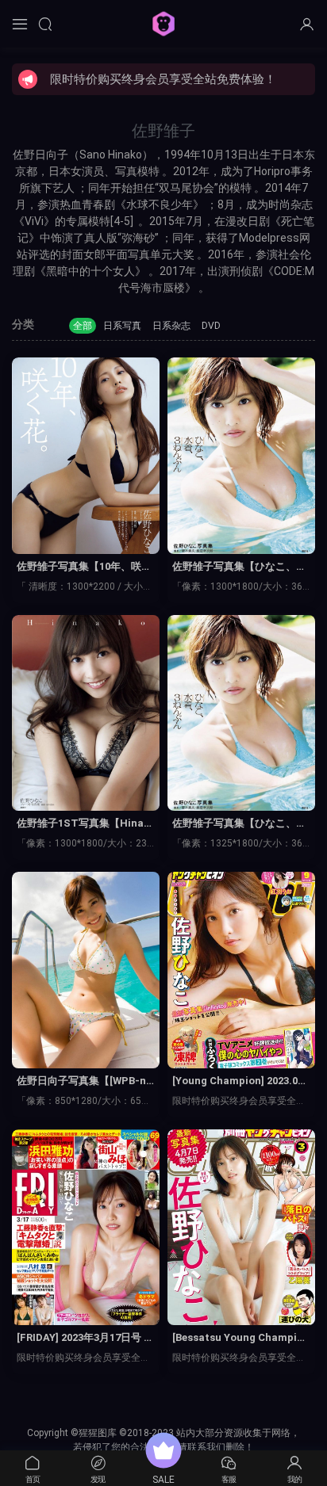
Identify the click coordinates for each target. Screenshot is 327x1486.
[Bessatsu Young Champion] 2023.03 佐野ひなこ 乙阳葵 (240, 1338)
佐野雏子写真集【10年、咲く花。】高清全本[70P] (84, 567)
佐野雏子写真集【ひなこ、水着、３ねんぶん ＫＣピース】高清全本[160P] (240, 824)
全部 (82, 325)
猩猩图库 (163, 24)
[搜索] (45, 23)
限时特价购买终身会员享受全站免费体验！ (163, 79)
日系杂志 (171, 325)
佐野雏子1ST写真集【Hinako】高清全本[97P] (83, 824)
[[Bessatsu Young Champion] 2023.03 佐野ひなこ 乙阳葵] (241, 1227)
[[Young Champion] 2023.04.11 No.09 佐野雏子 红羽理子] (241, 970)
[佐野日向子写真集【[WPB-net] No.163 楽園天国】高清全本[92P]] (86, 970)
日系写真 (122, 325)
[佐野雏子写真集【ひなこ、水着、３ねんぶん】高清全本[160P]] (241, 455)
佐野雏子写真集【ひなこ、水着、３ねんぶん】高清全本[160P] (241, 567)
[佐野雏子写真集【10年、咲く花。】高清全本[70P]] (86, 455)
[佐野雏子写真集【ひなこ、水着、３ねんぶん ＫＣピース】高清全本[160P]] (241, 713)
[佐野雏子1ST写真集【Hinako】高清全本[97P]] (86, 713)
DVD (211, 325)
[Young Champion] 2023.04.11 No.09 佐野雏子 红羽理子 (239, 1082)
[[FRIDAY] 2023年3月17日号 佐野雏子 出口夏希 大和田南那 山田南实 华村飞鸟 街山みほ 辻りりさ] (86, 1227)
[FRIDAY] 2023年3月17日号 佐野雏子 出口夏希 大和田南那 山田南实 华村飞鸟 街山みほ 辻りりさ (85, 1338)
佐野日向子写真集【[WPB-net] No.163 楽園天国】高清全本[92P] (84, 1082)
